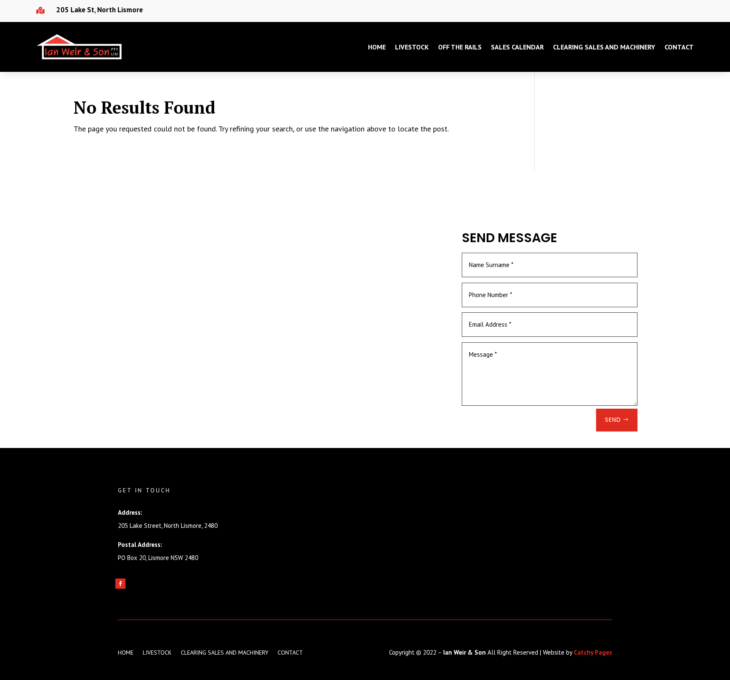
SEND (613, 419)
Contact (679, 47)
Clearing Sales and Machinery (604, 47)
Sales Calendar (517, 47)
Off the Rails (460, 47)
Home (377, 47)
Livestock (412, 47)
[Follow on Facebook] (120, 584)
